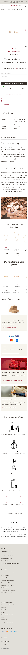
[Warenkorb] (25, 6)
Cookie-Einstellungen (6, 592)
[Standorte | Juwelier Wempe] (22, 5)
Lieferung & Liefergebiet (7, 585)
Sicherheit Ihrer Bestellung (8, 590)
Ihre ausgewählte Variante (7, 73)
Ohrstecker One (6, 288)
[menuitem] (2, 5)
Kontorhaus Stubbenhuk (7, 604)
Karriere (3, 607)
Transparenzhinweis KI (7, 622)
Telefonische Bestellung (7, 580)
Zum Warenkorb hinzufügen (14, 83)
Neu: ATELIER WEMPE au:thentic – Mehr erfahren (14, 2)
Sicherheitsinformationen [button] (8, 137)
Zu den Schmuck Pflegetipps (9, 407)
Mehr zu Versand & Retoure (9, 327)
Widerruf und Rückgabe (7, 582)
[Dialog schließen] (27, 1)
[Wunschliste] (20, 5)
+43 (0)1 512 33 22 (6, 551)
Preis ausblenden (21, 68)
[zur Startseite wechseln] (14, 5)
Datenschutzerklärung (7, 614)
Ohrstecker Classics (17, 288)
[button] (8, 98)
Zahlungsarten (5, 587)
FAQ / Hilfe (4, 577)
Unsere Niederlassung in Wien (9, 560)
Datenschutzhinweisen (18, 539)
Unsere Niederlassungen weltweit (10, 563)
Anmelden (14, 522)
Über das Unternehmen (7, 602)
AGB (2, 617)
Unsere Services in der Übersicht (9, 572)
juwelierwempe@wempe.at (19, 536)
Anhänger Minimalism (6, 251)
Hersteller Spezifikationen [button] (9, 134)
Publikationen (5, 609)
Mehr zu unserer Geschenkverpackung (12, 380)
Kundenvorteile (5, 575)
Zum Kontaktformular (6, 558)
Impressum (4, 619)
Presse (3, 612)
